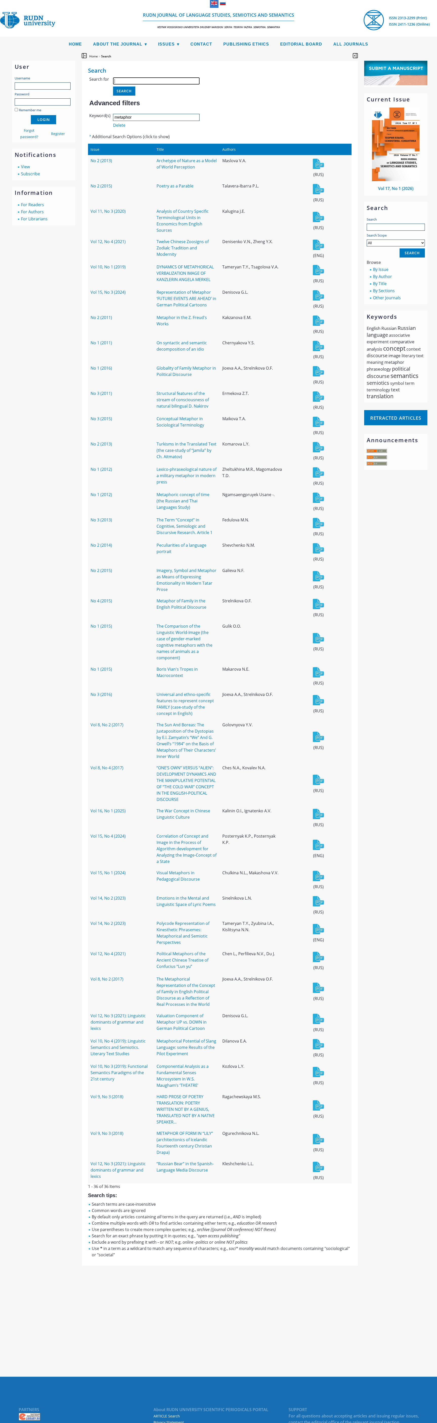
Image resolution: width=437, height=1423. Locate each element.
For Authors (32, 212)
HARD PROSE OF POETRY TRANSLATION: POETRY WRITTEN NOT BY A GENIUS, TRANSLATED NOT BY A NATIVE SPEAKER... (186, 1109)
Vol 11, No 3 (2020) (108, 211)
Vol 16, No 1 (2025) (108, 811)
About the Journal (117, 44)
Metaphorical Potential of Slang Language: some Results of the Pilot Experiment (186, 1047)
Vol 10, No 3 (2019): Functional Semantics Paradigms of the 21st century (119, 1073)
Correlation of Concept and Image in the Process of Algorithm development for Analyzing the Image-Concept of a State (186, 848)
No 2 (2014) (101, 545)
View (25, 166)
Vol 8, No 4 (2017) (107, 768)
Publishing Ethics (246, 44)
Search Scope (377, 235)
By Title (380, 283)
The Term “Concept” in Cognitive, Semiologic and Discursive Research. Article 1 (184, 526)
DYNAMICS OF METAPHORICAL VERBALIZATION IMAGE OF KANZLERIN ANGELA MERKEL (185, 273)
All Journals (350, 44)
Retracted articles (395, 418)
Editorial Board (301, 44)
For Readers (32, 204)
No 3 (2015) (101, 418)
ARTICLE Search (167, 1416)
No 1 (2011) (101, 343)
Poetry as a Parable (175, 186)
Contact (201, 44)
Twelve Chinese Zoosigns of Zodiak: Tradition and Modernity (183, 248)
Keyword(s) (100, 115)
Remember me (30, 110)
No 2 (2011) (101, 317)
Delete (119, 125)
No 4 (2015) (101, 601)
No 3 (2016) (101, 694)
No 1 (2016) (101, 368)
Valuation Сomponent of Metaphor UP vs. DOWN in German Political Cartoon (182, 1022)
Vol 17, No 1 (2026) (395, 188)
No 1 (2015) (101, 626)
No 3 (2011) (101, 393)
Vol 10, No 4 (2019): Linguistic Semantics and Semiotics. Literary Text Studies (118, 1047)
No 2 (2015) (101, 186)
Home (75, 44)
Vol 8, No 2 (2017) (107, 725)
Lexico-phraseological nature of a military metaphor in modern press (186, 475)
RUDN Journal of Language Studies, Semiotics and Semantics (218, 20)
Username (22, 78)
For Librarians (34, 219)
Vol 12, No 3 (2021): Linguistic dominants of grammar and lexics (118, 1022)
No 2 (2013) (101, 160)
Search (372, 219)
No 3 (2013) (101, 520)
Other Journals (387, 298)
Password (22, 94)
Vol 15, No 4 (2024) (108, 836)
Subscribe (30, 174)
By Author (382, 276)
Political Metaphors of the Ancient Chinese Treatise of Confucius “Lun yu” (182, 960)
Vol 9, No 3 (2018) (107, 1096)
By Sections (384, 290)
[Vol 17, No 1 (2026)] (396, 179)
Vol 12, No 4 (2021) (108, 241)
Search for (99, 79)
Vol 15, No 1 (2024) (108, 873)
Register (58, 133)
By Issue (380, 269)
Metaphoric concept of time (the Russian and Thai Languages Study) (183, 501)
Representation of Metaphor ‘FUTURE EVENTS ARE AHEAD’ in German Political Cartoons (186, 298)
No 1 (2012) (101, 469)
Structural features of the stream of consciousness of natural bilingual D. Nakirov (183, 400)
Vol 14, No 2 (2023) (108, 898)
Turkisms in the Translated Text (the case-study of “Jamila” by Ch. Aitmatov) (186, 450)
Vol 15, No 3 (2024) (108, 292)
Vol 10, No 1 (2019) (108, 267)
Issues (166, 44)
